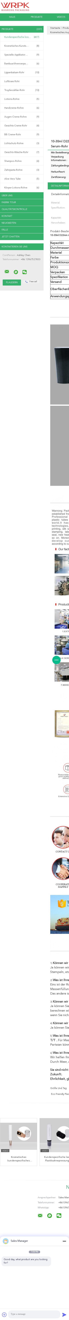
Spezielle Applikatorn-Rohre (21, 55)
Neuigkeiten (9, 223)
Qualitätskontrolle (14, 209)
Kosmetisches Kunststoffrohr (21, 46)
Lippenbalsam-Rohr (21, 72)
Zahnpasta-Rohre (21, 170)
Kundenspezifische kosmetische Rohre (22, 37)
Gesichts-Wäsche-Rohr (21, 152)
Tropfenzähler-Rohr (21, 90)
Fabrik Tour (9, 202)
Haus (12, 17)
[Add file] (4, 1314)
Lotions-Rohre (21, 99)
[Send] (64, 1314)
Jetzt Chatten (10, 237)
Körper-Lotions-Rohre (21, 188)
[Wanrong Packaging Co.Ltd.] (7, 271)
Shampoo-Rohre (21, 161)
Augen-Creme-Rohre (21, 117)
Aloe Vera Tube (21, 179)
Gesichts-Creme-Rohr (21, 126)
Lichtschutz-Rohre (21, 143)
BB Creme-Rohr (21, 134)
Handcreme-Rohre (21, 108)
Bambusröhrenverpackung (21, 64)
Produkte (37, 17)
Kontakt (7, 216)
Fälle (5, 230)
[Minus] (64, 1241)
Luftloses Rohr (21, 81)
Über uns (7, 195)
